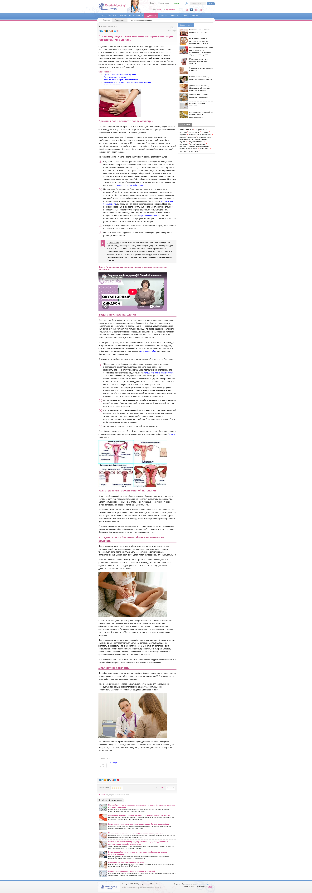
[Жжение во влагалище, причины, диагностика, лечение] (183, 61)
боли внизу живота (122, 795)
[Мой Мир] (107, 31)
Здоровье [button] (150, 16)
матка (192, 144)
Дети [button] (184, 16)
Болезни (106, 20)
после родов (193, 151)
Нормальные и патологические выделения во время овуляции (135, 833)
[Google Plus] (112, 31)
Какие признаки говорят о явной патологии (121, 80)
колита (172, 434)
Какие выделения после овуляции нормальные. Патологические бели (138, 824)
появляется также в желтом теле (158, 373)
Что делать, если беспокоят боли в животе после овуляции (127, 82)
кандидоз (183, 146)
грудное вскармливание (188, 149)
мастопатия (184, 144)
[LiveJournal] (110, 31)
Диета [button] (162, 16)
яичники (205, 132)
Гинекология (120, 20)
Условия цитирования (205, 884)
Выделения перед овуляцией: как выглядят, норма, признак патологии (139, 815)
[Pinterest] (117, 31)
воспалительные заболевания (200, 135)
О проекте (177, 884)
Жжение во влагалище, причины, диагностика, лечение (198, 61)
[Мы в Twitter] (200, 9)
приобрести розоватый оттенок (129, 185)
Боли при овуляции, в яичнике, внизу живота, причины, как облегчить (198, 41)
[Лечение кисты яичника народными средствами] (183, 97)
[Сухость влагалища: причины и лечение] (183, 70)
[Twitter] (102, 31)
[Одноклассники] (104, 31)
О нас (152, 3)
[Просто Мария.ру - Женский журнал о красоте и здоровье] (112, 10)
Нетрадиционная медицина (141, 20)
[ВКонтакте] (99, 31)
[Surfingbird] (115, 31)
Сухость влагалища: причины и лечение (201, 69)
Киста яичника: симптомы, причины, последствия (199, 31)
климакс (183, 137)
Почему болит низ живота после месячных (126, 862)
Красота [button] (111, 16)
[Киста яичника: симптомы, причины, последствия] (183, 32)
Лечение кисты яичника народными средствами (198, 96)
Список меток (185, 124)
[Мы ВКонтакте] (191, 9)
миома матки (204, 149)
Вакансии (176, 3)
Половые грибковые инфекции (197, 104)
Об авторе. (113, 763)
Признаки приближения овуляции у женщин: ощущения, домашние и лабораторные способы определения (138, 843)
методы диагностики (195, 142)
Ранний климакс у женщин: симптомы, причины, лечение (201, 78)
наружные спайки (148, 351)
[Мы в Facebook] (196, 9)
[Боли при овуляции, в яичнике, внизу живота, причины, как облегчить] (183, 41)
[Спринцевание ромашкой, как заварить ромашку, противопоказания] (183, 114)
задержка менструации (149, 216)
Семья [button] (194, 16)
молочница (201, 144)
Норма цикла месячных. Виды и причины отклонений (131, 871)
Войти (159, 9)
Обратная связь (163, 3)
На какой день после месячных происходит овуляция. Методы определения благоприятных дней (141, 806)
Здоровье (102, 26)
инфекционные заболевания (199, 146)
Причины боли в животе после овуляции (120, 75)
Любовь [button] (173, 16)
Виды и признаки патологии (115, 77)
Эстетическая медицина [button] (130, 16)
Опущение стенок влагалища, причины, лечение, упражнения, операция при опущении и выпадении (201, 51)
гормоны (183, 135)
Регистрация (170, 9)
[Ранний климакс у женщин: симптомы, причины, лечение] (183, 79)
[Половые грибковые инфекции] (183, 105)
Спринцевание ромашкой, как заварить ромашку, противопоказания (201, 114)
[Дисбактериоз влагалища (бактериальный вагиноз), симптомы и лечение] (183, 88)
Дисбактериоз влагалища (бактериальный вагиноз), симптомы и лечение (199, 88)
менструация (186, 129)
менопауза (192, 137)
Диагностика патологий (113, 85)
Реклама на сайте (188, 886)
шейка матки (194, 132)
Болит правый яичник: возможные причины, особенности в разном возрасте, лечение (137, 853)
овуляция (110, 795)
